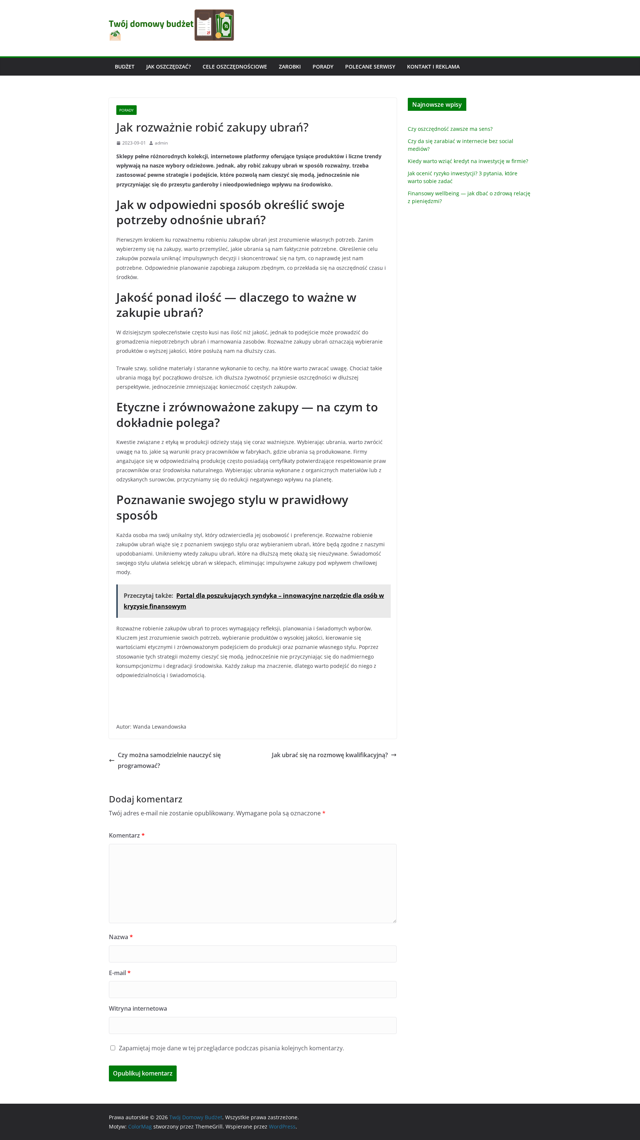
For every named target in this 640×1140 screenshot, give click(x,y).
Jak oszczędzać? (168, 66)
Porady (323, 66)
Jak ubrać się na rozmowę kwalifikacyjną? (330, 755)
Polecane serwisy (370, 66)
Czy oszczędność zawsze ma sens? (450, 128)
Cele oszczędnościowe (235, 66)
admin (161, 143)
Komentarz (127, 835)
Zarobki (290, 66)
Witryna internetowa (138, 1008)
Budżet (124, 66)
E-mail (120, 973)
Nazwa (121, 937)
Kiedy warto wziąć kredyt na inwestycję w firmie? (468, 161)
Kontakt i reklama (433, 66)
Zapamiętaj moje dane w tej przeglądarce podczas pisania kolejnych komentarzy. (231, 1048)
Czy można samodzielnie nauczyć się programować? (169, 760)
